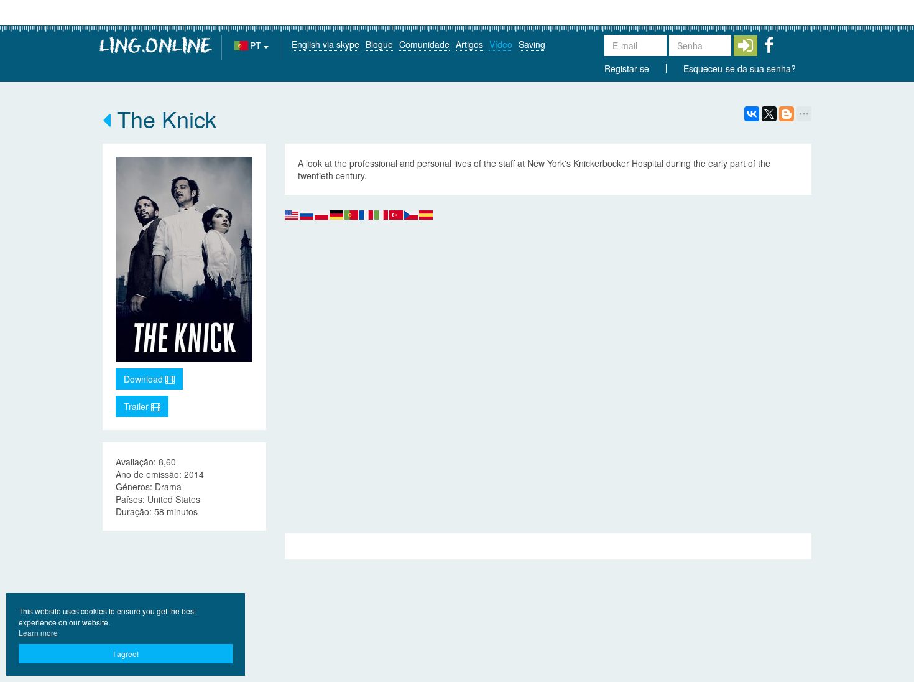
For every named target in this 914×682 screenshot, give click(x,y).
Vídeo (500, 44)
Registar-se (626, 68)
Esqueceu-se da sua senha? (739, 68)
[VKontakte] (751, 113)
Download (144, 379)
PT (257, 45)
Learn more (38, 632)
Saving (532, 44)
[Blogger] (786, 113)
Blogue (379, 44)
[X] (769, 113)
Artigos (469, 44)
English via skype (325, 44)
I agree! (126, 653)
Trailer (137, 406)
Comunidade (424, 44)
